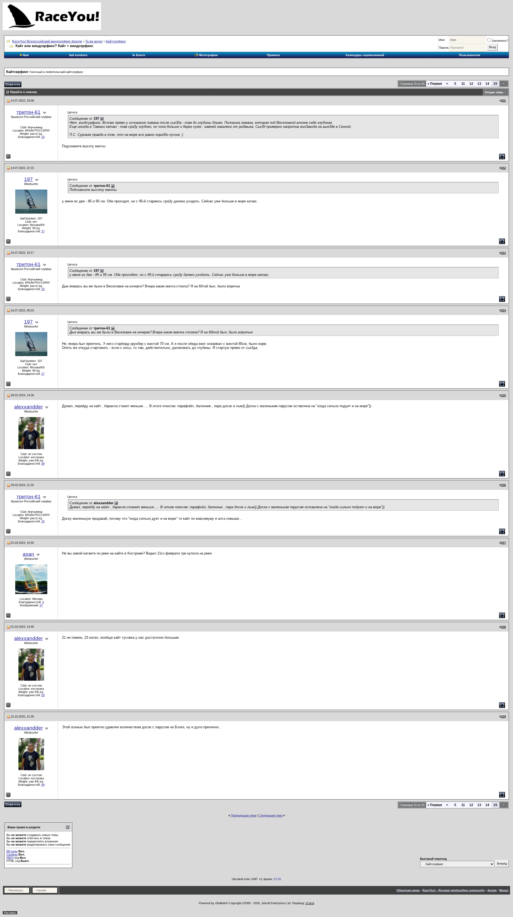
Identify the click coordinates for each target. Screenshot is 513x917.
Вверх (503, 890)
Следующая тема (270, 815)
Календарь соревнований (365, 55)
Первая (435, 84)
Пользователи (469, 55)
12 (471, 84)
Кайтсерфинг (116, 41)
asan (28, 554)
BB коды (12, 851)
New (25, 55)
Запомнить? (500, 40)
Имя (442, 39)
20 (43, 136)
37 (41, 605)
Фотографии (208, 55)
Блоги (140, 55)
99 (43, 463)
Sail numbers (78, 55)
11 (463, 84)
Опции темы (494, 92)
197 (28, 179)
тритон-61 (29, 112)
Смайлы (12, 854)
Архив (492, 890)
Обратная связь (408, 890)
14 (487, 84)
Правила (273, 55)
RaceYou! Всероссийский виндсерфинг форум (47, 41)
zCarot (309, 903)
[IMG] (10, 857)
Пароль (444, 47)
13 (479, 84)
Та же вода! (93, 41)
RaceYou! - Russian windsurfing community (453, 890)
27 (43, 231)
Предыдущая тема (243, 815)
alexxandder (28, 407)
